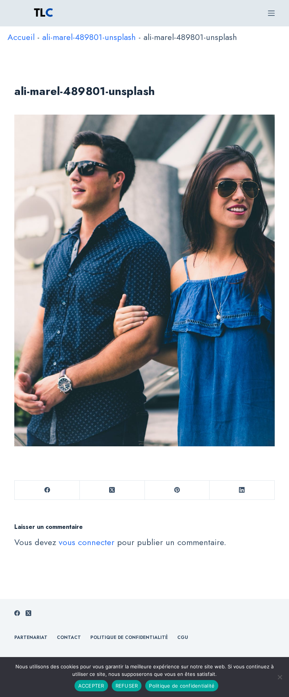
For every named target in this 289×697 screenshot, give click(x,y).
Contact (69, 638)
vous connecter (86, 542)
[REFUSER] (279, 677)
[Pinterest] (177, 490)
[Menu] (271, 13)
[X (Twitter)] (112, 490)
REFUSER (127, 686)
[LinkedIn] (242, 490)
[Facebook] (47, 490)
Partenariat (30, 638)
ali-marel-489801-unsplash (89, 37)
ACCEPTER (91, 686)
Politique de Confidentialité (129, 638)
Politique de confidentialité (181, 686)
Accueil (21, 37)
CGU (182, 638)
